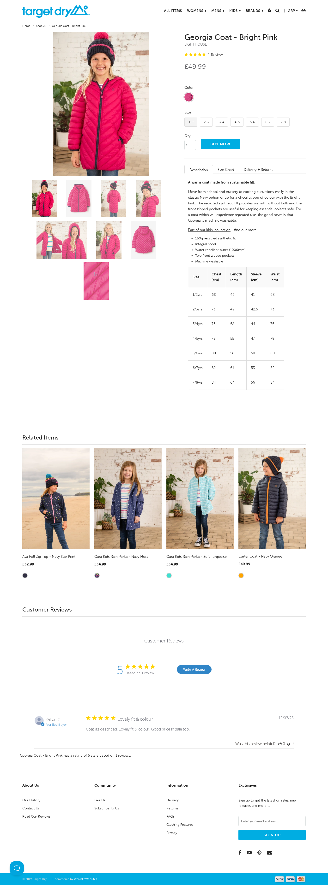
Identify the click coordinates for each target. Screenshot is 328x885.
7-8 (283, 122)
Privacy (171, 833)
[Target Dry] (56, 11)
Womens (197, 10)
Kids (235, 10)
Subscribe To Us (106, 808)
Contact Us (31, 808)
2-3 (206, 122)
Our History (31, 800)
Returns (172, 808)
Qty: (187, 136)
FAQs (170, 816)
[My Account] (269, 11)
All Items (173, 11)
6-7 (267, 122)
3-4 (221, 122)
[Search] (277, 11)
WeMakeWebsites (85, 879)
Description (198, 170)
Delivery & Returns (258, 169)
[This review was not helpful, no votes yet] (288, 743)
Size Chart (226, 169)
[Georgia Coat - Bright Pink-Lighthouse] (101, 104)
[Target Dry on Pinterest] (259, 852)
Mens (218, 10)
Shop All (41, 26)
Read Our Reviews (36, 816)
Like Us (99, 800)
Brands (254, 10)
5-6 (252, 122)
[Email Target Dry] (269, 852)
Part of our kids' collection (209, 230)
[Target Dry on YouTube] (249, 852)
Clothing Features (179, 825)
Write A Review (194, 669)
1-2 (191, 122)
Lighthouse (195, 44)
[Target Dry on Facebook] (239, 852)
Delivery (172, 800)
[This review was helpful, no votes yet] (280, 744)
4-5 (237, 122)
